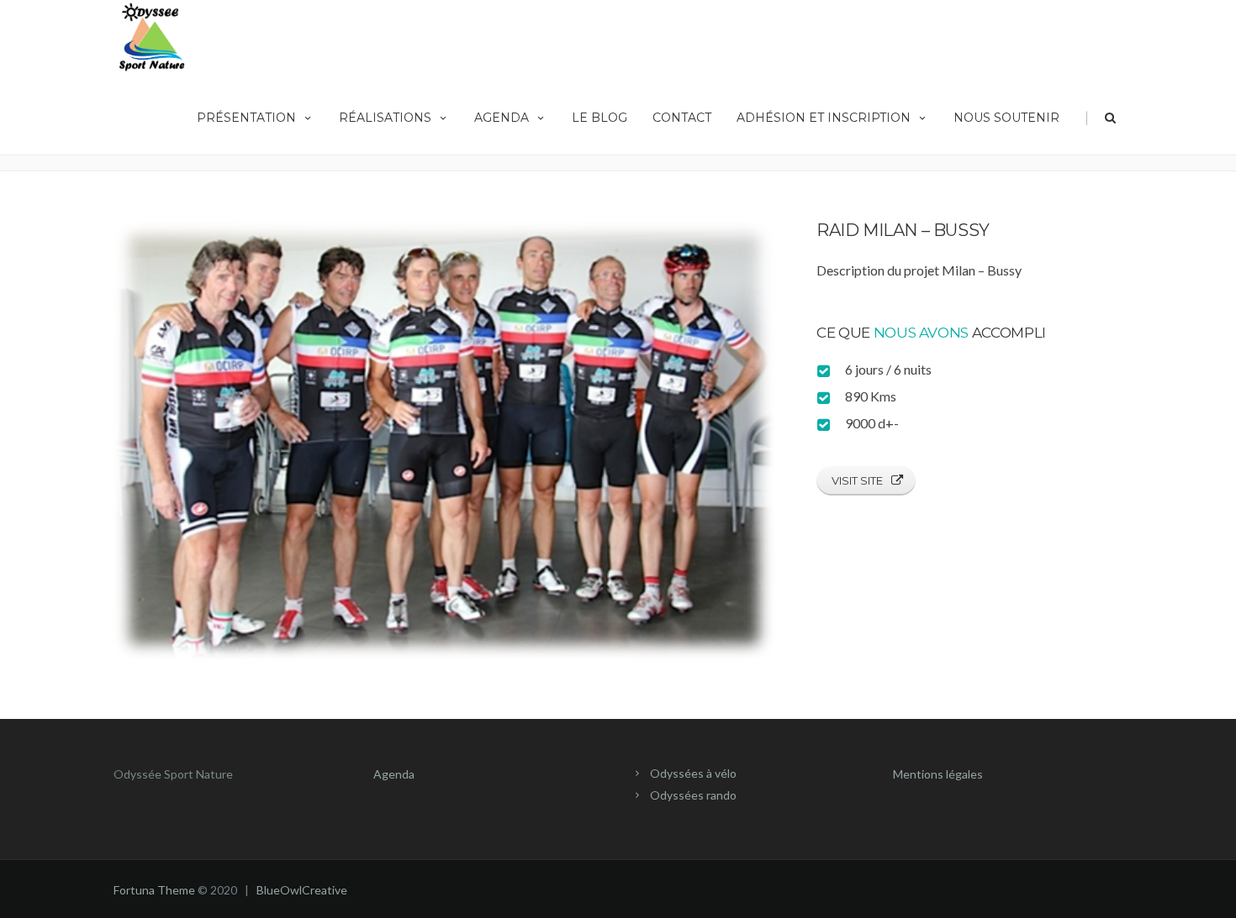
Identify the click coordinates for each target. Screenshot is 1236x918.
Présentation (246, 117)
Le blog (599, 117)
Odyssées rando (693, 795)
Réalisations (385, 117)
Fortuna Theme (154, 890)
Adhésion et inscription (824, 117)
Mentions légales (938, 774)
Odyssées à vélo (693, 773)
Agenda (501, 117)
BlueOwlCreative (301, 890)
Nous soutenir (1006, 117)
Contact (681, 117)
